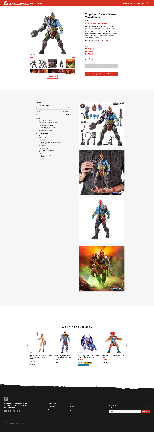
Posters (39, 3)
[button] (27, 344)
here (106, 40)
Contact (71, 407)
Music (32, 3)
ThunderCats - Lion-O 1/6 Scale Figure (113, 356)
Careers (50, 410)
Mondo (33, 361)
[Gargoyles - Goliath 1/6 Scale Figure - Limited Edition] (89, 342)
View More (52, 76)
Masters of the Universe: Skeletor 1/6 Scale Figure (62, 356)
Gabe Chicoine (89, 50)
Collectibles (22, 3)
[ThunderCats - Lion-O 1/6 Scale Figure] (113, 342)
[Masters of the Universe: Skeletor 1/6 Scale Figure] (65, 342)
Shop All (12, 3)
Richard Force (89, 53)
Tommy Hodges (89, 55)
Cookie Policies (25, 422)
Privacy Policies (17, 422)
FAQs (70, 403)
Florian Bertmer (89, 48)
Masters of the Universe (92, 60)
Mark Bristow (89, 51)
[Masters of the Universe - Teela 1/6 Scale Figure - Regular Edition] (41, 342)
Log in (133, 3)
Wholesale (51, 407)
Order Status (141, 3)
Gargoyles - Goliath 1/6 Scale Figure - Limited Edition (88, 356)
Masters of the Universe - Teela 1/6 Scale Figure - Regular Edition (41, 357)
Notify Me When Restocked (102, 74)
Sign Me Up (145, 411)
